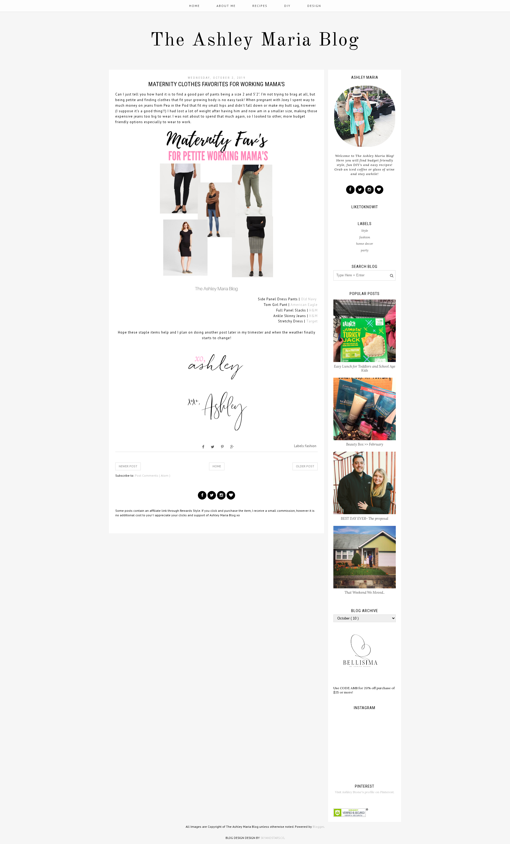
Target (312, 321)
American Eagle (304, 304)
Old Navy (309, 299)
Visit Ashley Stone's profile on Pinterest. (364, 792)
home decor (364, 244)
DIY (287, 6)
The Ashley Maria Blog (255, 40)
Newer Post (128, 466)
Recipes (259, 6)
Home (194, 6)
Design (314, 6)
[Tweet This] (212, 447)
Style (364, 230)
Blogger (318, 827)
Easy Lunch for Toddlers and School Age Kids (364, 368)
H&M (313, 310)
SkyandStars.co (272, 838)
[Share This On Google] (232, 447)
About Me (226, 6)
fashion (310, 446)
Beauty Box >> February (364, 444)
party (364, 250)
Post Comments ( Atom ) (152, 475)
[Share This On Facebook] (203, 447)
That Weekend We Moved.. (365, 592)
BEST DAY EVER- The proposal (364, 518)
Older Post (305, 466)
